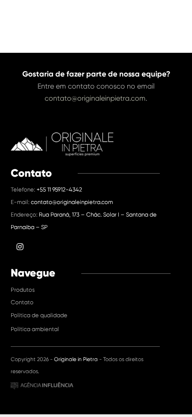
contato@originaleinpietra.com (95, 98)
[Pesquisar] (143, 15)
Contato (22, 302)
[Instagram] (178, 16)
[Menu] (159, 15)
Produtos (23, 289)
